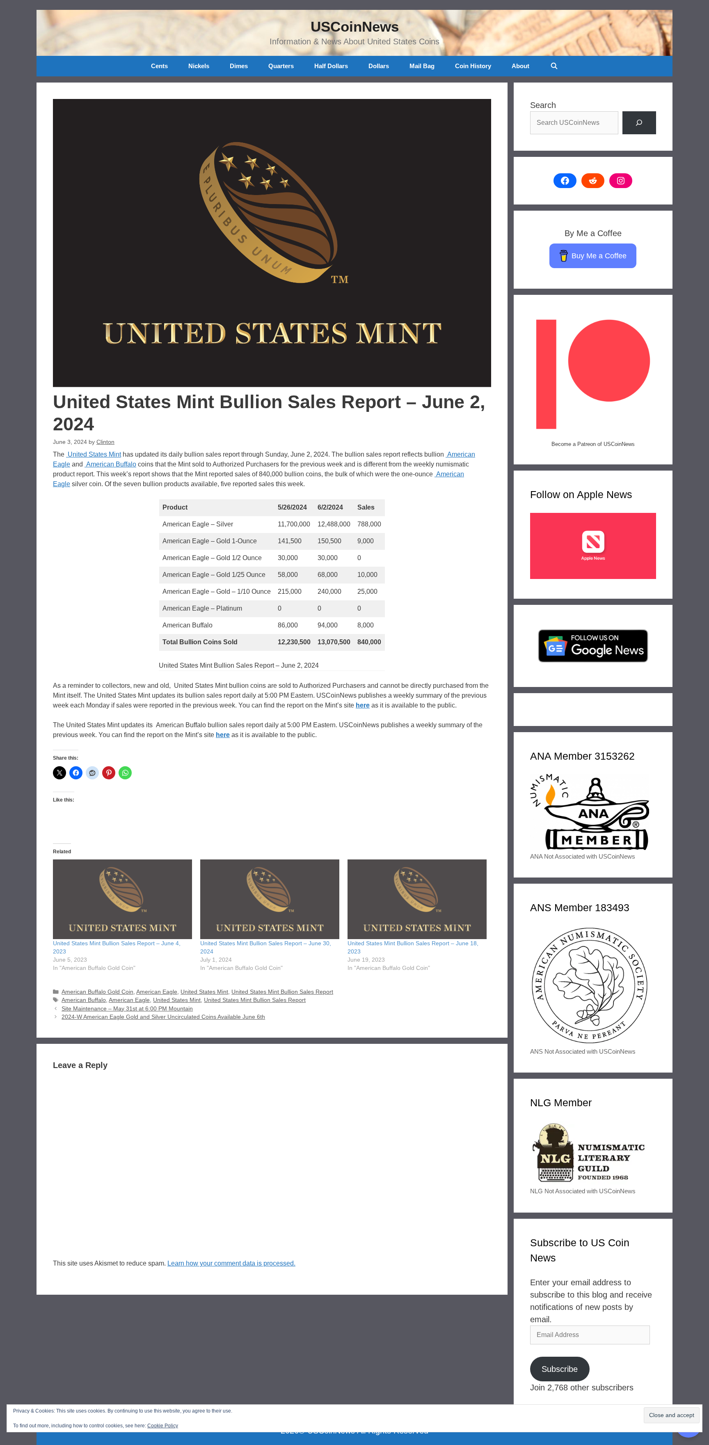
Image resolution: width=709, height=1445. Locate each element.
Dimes (239, 65)
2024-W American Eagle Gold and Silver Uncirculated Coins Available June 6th (163, 1017)
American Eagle (156, 992)
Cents (159, 65)
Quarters (281, 65)
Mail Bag (422, 65)
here (363, 705)
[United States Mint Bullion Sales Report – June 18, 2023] (417, 899)
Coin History (473, 65)
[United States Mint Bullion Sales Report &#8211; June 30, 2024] (269, 899)
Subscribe (560, 1369)
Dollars (378, 65)
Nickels (198, 65)
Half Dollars (331, 65)
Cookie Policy (162, 1426)
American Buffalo (110, 464)
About (520, 65)
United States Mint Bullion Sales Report (282, 992)
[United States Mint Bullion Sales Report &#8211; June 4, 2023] (122, 899)
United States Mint (93, 454)
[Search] (639, 122)
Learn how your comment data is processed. (231, 1263)
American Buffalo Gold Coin (97, 992)
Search (543, 105)
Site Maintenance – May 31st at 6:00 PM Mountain (127, 1009)
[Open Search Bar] (554, 66)
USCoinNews (355, 26)
